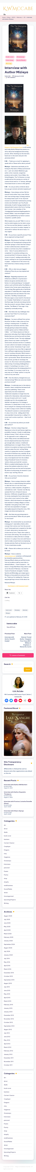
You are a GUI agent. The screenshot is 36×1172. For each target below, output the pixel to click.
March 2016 (7, 969)
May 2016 (7, 962)
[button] (11, 627)
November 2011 (9, 1061)
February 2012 (8, 1051)
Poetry (6, 875)
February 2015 (8, 1004)
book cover (10, 57)
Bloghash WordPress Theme (23, 1169)
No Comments (11, 77)
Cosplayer (7, 846)
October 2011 (8, 1065)
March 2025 (8, 934)
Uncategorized (8, 896)
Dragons (6, 850)
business (6, 839)
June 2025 (7, 923)
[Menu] (4, 14)
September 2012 (9, 1026)
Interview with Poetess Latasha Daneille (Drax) (18, 802)
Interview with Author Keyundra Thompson (15, 793)
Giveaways (20, 57)
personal (7, 868)
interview (25, 610)
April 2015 (7, 997)
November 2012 (9, 1019)
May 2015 (7, 994)
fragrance (7, 857)
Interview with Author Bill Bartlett (15, 784)
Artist (5, 829)
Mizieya (8, 613)
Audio (6, 832)
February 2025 (8, 937)
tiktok (6, 892)
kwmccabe (12, 623)
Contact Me (18, 696)
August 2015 (8, 983)
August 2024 (8, 948)
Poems (6, 871)
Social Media (21, 60)
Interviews (9, 60)
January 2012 (8, 1054)
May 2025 (7, 926)
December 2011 (9, 1058)
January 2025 (8, 941)
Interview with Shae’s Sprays (14, 811)
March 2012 (7, 1047)
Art (5, 825)
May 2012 (7, 1040)
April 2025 (7, 930)
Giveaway (17, 610)
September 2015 (9, 980)
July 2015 (7, 987)
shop (5, 878)
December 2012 (9, 1015)
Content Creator (9, 843)
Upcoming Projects (10, 900)
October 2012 (8, 1022)
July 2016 (7, 958)
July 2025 (7, 919)
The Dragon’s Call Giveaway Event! (18, 586)
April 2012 (7, 1044)
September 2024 (9, 944)
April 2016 (7, 965)
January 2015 (8, 1008)
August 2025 (8, 916)
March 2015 (7, 1001)
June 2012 (7, 1036)
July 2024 (7, 951)
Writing (8, 63)
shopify (6, 882)
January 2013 (8, 1012)
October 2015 (8, 976)
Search (7, 664)
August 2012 (8, 1029)
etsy (5, 853)
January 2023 (8, 955)
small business (8, 885)
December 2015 (9, 973)
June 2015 (7, 990)
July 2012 (7, 1033)
